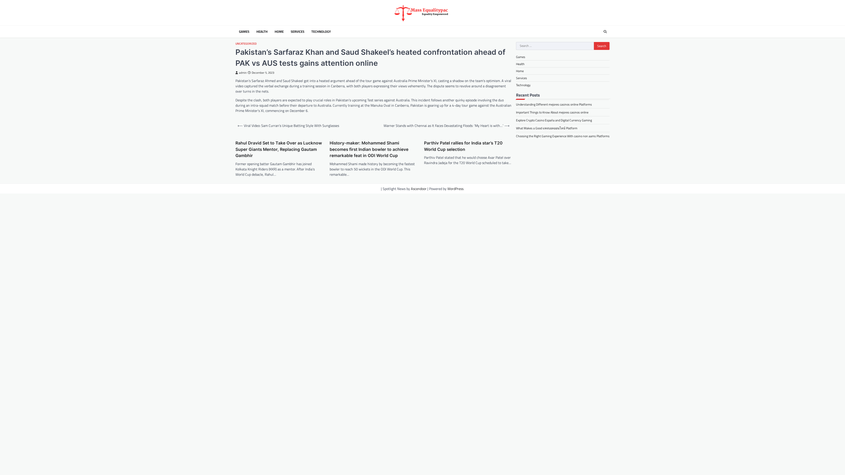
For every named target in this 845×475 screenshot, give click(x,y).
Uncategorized (246, 43)
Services (297, 31)
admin (243, 73)
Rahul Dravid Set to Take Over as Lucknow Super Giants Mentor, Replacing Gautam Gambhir (278, 149)
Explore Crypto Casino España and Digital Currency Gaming (554, 120)
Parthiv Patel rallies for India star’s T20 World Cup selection (463, 146)
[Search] (605, 31)
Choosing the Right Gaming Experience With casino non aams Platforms (563, 136)
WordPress (455, 188)
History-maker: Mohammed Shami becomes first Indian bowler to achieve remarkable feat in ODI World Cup (369, 149)
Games (244, 31)
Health (262, 31)
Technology (321, 31)
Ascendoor (418, 188)
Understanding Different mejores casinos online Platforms (554, 104)
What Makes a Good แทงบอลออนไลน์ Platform (546, 128)
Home (279, 31)
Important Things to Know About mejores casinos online (552, 112)
